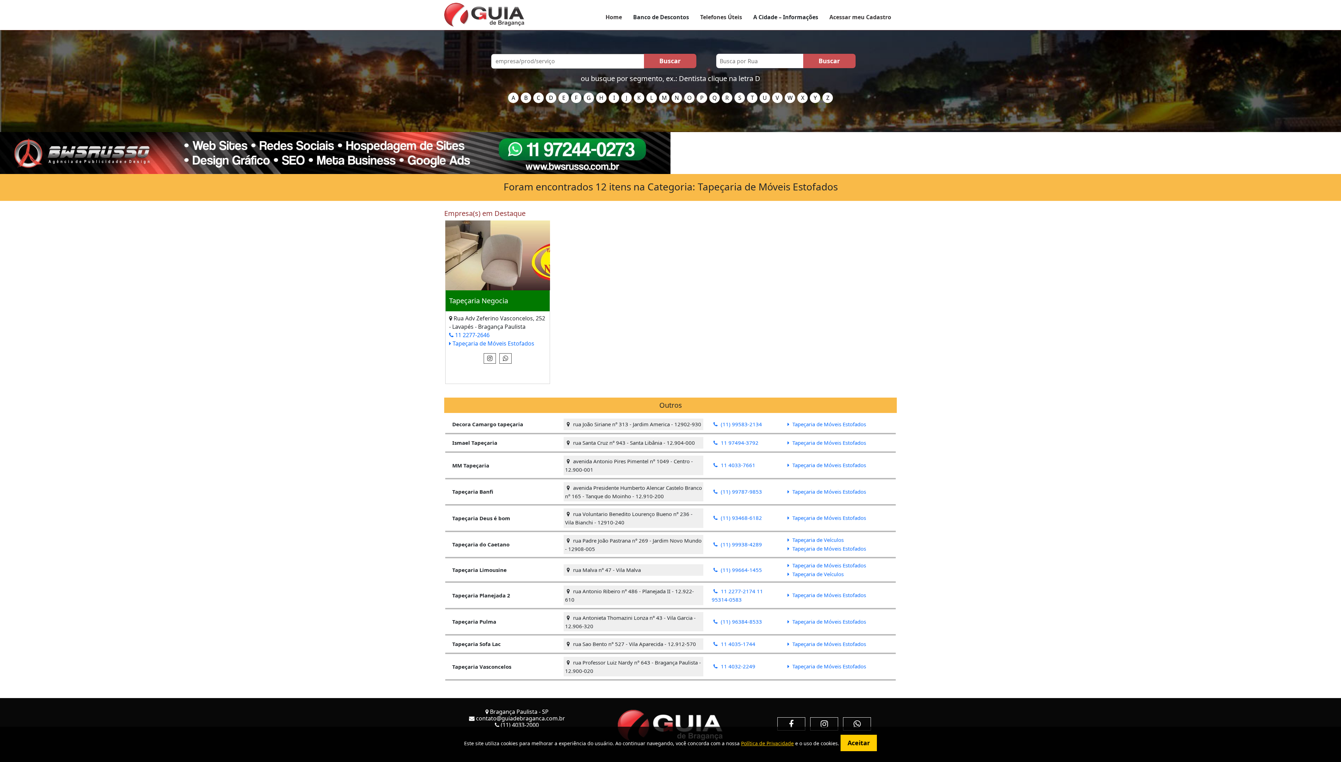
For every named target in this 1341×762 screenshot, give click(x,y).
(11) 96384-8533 (740, 621)
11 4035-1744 (737, 643)
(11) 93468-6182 (740, 517)
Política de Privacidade (767, 743)
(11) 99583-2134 (740, 424)
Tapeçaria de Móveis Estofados (492, 343)
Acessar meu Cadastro (860, 17)
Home (614, 17)
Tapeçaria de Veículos (817, 539)
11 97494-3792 (739, 442)
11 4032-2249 (737, 666)
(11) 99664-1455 (740, 569)
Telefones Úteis (721, 17)
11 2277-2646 (472, 335)
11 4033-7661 (737, 465)
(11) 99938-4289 (740, 544)
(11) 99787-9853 (740, 491)
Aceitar (859, 743)
